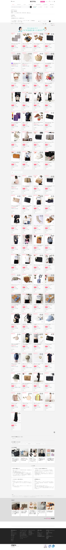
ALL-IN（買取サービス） (31, 533)
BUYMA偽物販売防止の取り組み (41, 536)
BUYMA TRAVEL (30, 532)
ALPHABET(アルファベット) (14, 18)
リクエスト (52, 4)
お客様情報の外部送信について (49, 536)
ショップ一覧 (21, 538)
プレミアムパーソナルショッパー (23, 537)
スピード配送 (20, 21)
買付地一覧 (12, 539)
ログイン (47, 1)
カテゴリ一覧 (12, 537)
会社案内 (47, 538)
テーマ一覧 (12, 538)
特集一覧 (12, 531)
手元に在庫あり (15, 21)
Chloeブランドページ (14, 9)
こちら (16, 474)
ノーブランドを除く (27, 20)
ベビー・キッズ (31, 4)
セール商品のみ (15, 20)
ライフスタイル (38, 4)
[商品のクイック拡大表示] (18, 34)
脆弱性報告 (47, 537)
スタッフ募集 (47, 531)
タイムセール (20, 20)
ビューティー (45, 4)
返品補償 (27, 47)
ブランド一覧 (12, 536)
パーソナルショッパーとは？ (23, 531)
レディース (18, 4)
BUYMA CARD (30, 531)
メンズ (24, 4)
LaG (11, 50)
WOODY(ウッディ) (21, 18)
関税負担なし (33, 20)
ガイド (38, 531)
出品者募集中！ (42, 1)
